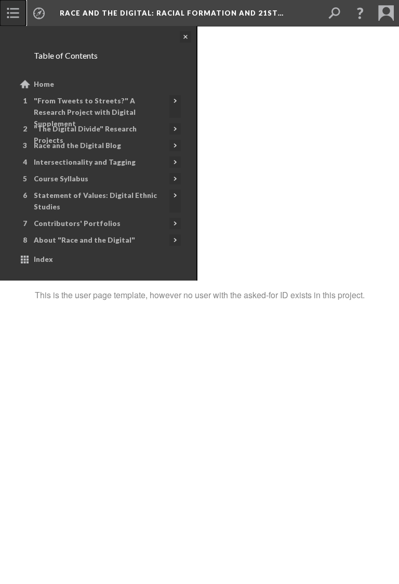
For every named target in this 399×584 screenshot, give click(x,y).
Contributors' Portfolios (77, 223)
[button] (360, 13)
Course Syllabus (61, 179)
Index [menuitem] (43, 259)
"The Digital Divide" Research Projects (85, 134)
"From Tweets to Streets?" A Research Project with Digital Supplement (85, 112)
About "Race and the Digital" (84, 240)
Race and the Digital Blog (77, 145)
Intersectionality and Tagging (85, 162)
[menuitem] (13, 13)
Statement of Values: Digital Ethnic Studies (95, 201)
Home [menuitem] (44, 84)
